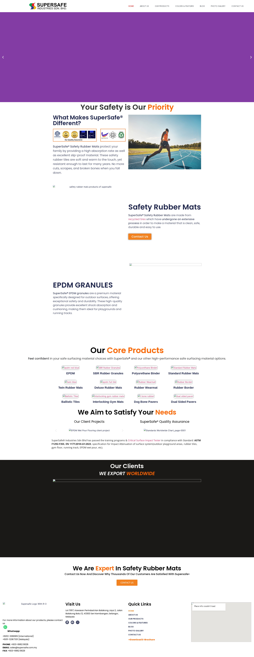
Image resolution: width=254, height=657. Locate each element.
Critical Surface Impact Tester (144, 440)
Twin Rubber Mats (70, 387)
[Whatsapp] (5, 627)
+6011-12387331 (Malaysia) (16, 639)
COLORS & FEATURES (184, 6)
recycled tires (137, 219)
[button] (3, 57)
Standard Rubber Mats (183, 373)
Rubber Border (183, 387)
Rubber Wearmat (145, 387)
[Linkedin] (67, 622)
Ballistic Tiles (70, 401)
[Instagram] (77, 622)
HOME (131, 6)
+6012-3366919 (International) (18, 636)
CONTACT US (238, 6)
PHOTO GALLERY (218, 6)
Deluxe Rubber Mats (108, 387)
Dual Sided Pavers (183, 401)
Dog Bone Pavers (146, 401)
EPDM (70, 373)
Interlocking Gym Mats (108, 401)
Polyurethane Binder (146, 373)
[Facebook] (72, 622)
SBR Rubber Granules (108, 373)
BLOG (202, 6)
